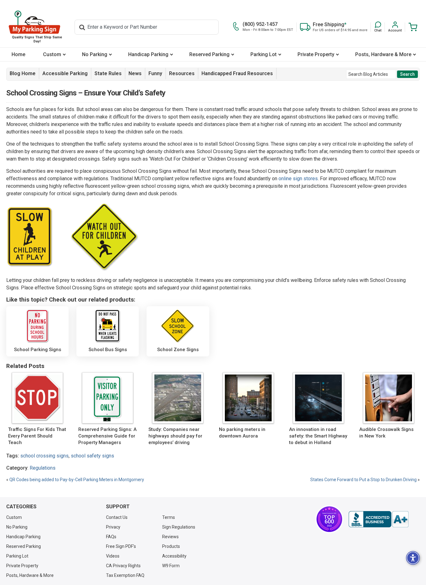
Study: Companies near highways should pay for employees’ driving (175, 436)
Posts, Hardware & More (383, 54)
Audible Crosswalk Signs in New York (386, 433)
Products (171, 546)
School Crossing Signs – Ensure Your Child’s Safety (85, 93)
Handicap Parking (148, 54)
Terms (168, 517)
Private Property (316, 54)
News (135, 73)
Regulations (43, 468)
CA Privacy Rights (123, 565)
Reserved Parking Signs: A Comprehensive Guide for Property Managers (107, 436)
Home (18, 54)
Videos (112, 556)
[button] (378, 27)
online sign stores (298, 178)
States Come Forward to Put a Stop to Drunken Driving (363, 479)
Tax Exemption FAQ (125, 575)
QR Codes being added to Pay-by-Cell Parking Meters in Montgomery (76, 479)
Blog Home (23, 73)
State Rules (108, 73)
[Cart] (411, 27)
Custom (52, 54)
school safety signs (92, 456)
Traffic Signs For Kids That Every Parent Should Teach (37, 436)
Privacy (113, 527)
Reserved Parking (209, 54)
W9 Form (171, 565)
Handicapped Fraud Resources (237, 73)
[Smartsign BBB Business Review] (379, 519)
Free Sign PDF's (121, 546)
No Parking (94, 54)
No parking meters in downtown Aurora (242, 433)
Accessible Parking (65, 73)
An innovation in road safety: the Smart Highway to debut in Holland (318, 436)
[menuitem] (18, 54)
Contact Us (117, 517)
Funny (155, 73)
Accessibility (174, 556)
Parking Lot (263, 54)
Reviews (170, 536)
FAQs (111, 536)
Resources (182, 73)
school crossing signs (44, 456)
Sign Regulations (178, 527)
